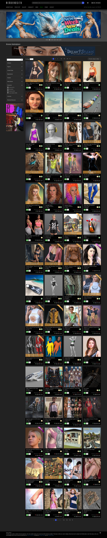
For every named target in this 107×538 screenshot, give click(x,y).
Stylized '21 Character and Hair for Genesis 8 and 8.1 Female (57, 174)
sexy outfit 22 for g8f (30, 144)
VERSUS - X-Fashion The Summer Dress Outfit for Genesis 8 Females (59, 388)
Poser (46, 7)
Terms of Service (30, 535)
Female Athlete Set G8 (69, 357)
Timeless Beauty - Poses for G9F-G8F (34, 266)
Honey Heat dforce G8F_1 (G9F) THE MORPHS (93, 480)
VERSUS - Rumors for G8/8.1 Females (72, 266)
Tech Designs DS (68, 296)
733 (64, 58)
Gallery (24, 7)
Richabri (67, 451)
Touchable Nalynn (48, 205)
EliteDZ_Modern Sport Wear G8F (33, 235)
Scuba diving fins (29, 296)
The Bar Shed (67, 449)
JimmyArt (28, 146)
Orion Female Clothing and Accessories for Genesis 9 (94, 83)
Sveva (86, 299)
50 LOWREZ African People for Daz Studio (54, 480)
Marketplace (9, 7)
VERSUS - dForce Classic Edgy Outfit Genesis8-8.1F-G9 (76, 144)
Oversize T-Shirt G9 (49, 235)
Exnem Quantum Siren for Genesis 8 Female (35, 357)
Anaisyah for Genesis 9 (88, 357)
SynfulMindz (68, 299)
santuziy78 (67, 482)
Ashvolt (27, 174)
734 (67, 58)
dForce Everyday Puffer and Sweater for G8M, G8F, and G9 (57, 327)
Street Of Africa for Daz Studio (70, 235)
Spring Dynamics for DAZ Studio (90, 235)
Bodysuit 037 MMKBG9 (50, 357)
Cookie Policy (42, 535)
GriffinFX (28, 421)
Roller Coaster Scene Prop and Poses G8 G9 (93, 113)
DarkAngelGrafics (30, 482)
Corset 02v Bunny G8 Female (51, 296)
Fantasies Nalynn (68, 205)
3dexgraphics (29, 299)
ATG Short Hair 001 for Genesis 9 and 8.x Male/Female (37, 449)
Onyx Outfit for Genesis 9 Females (91, 418)
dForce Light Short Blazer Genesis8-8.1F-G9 (54, 266)
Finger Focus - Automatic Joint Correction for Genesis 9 (37, 510)
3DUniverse (49, 85)
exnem (28, 360)
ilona (28, 268)
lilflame (86, 146)
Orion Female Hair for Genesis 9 (71, 83)
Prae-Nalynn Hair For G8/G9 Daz (33, 205)
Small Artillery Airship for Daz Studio (52, 113)
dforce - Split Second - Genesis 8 (33, 83)
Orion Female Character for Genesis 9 (53, 83)
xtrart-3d (48, 451)
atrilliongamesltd (30, 451)
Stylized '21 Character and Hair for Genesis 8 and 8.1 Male (76, 327)
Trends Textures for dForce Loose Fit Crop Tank (93, 296)
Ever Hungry (86, 388)
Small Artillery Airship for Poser (70, 113)
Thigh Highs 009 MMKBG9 (89, 205)
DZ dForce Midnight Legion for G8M (71, 418)
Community (31, 7)
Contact (52, 7)
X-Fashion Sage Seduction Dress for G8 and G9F (55, 449)
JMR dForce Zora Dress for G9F (52, 510)
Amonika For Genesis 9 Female (90, 266)
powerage (67, 238)
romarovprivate (49, 329)
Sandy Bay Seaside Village (89, 449)
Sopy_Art (86, 268)
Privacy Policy (51, 535)
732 (61, 58)
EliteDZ (28, 238)
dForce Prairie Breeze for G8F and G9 (53, 418)
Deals (41, 7)
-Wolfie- (48, 207)
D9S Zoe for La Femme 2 (31, 113)
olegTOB (28, 177)
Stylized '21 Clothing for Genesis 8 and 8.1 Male (93, 327)
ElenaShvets (49, 146)
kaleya (28, 85)
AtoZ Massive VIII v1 (88, 510)
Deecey (67, 390)
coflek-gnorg (87, 390)
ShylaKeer (86, 360)
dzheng (67, 421)
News (36, 7)
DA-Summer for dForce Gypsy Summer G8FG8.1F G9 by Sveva (39, 480)
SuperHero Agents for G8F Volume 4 (33, 418)
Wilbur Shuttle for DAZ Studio (32, 388)
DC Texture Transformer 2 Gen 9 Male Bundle (73, 388)
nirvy (86, 482)
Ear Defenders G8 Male (50, 144)
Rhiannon (86, 421)
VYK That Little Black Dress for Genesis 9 (92, 174)
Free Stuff (17, 7)
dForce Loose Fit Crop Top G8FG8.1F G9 (34, 327)
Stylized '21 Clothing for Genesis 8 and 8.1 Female (74, 174)
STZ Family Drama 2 (68, 480)
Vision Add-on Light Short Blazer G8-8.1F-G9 (93, 144)
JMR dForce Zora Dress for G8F (71, 510)
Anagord (67, 146)
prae (28, 207)
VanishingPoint (29, 390)
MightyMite (87, 207)
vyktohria (86, 177)
